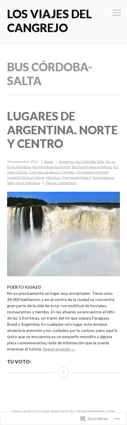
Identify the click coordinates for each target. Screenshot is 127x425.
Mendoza (53, 177)
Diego (48, 161)
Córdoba (68, 172)
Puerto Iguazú (103, 177)
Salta (10, 183)
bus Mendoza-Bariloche (51, 167)
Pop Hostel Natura (76, 177)
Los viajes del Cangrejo (49, 20)
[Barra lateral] (117, 13)
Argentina (66, 161)
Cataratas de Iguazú (44, 172)
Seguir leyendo (59, 348)
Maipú (39, 177)
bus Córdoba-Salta (90, 161)
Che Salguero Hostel (92, 172)
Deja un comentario (60, 183)
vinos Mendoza (28, 183)
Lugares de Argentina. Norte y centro (62, 130)
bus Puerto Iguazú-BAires (92, 167)
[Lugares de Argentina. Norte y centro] (63, 372)
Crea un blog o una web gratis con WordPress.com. (63, 411)
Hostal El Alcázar (20, 177)
